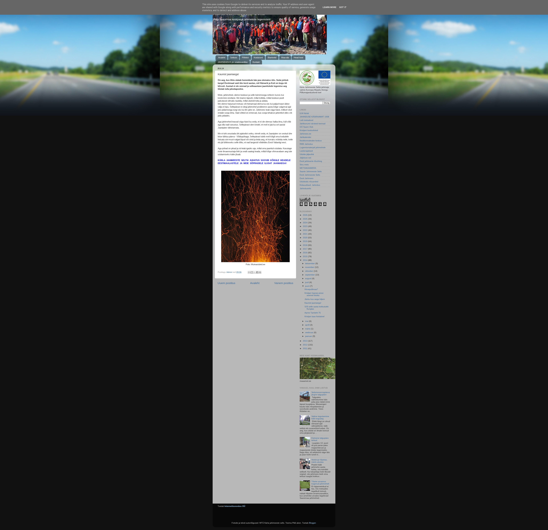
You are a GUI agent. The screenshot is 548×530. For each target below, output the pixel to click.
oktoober (309, 271)
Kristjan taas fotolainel (314, 316)
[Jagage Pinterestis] (260, 272)
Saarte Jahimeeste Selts (311, 171)
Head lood (298, 57)
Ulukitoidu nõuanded (309, 182)
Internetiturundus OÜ (234, 506)
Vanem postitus (283, 283)
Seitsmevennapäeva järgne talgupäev (320, 393)
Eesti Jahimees (306, 178)
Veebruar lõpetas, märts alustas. (319, 461)
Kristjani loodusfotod (309, 130)
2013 (305, 341)
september (310, 275)
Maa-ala (285, 57)
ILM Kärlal (304, 113)
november (310, 267)
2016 (305, 253)
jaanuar (309, 336)
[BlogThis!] (251, 272)
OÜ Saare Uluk (306, 127)
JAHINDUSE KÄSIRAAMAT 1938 (314, 117)
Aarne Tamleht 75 (313, 313)
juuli (307, 282)
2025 (305, 219)
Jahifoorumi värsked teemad (312, 124)
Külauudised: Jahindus (310, 185)
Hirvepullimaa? (311, 289)
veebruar (309, 332)
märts (308, 329)
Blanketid (272, 57)
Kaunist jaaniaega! (313, 303)
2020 (305, 238)
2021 (305, 234)
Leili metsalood (306, 120)
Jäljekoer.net (305, 158)
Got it (342, 7)
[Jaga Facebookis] (257, 272)
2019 (305, 241)
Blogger (312, 523)
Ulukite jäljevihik (307, 154)
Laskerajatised (306, 151)
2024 (305, 223)
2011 (305, 348)
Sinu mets (304, 165)
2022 (305, 230)
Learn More (329, 7)
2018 (305, 245)
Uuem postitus (226, 283)
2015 (305, 256)
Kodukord (258, 57)
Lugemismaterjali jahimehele (313, 147)
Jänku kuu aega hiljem (315, 299)
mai (307, 321)
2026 (305, 215)
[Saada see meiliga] (249, 272)
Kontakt (256, 62)
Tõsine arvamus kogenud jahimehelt (320, 482)
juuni (307, 286)
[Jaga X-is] (254, 272)
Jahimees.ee (305, 134)
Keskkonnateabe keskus (311, 141)
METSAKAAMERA (308, 168)
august (308, 278)
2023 (305, 226)
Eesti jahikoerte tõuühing (311, 161)
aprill (307, 325)
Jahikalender (305, 137)
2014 (305, 260)
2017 (305, 249)
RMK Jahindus (306, 144)
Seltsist (233, 57)
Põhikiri (245, 57)
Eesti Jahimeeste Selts (310, 175)
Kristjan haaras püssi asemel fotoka (314, 294)
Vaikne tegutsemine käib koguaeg (320, 417)
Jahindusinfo (305, 188)
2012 (305, 345)
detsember (310, 263)
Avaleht (221, 57)
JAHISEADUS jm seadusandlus (233, 62)
